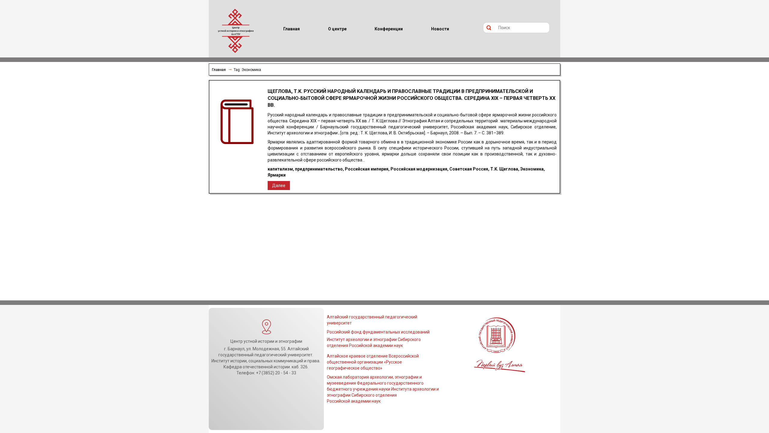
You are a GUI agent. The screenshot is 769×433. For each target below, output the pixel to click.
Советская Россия (468, 169)
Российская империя (366, 169)
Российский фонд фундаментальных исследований (378, 332)
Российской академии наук (354, 401)
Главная (219, 70)
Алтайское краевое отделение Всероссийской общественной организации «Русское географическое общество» (373, 362)
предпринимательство (319, 169)
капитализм (280, 169)
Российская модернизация (419, 169)
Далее (278, 185)
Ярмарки (277, 175)
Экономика (532, 169)
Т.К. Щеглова (504, 169)
